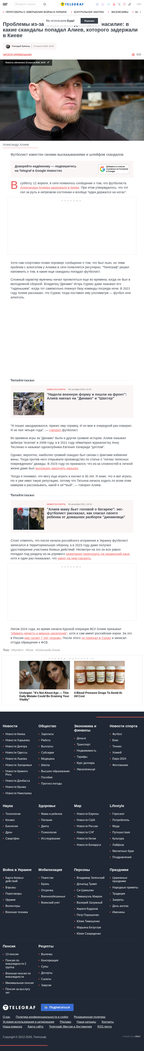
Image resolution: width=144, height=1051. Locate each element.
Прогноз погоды (51, 783)
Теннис (117, 746)
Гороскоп (118, 813)
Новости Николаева (18, 793)
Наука (8, 806)
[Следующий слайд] (140, 12)
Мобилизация (50, 870)
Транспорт (83, 744)
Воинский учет (50, 902)
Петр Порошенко (88, 914)
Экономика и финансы (85, 728)
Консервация (49, 960)
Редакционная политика (89, 1016)
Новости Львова (16, 758)
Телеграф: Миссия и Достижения (70, 1026)
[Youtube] (114, 4)
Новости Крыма (15, 786)
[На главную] (72, 4)
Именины (118, 912)
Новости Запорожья (18, 765)
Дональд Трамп (87, 883)
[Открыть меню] (5, 4)
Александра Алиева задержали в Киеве (49, 187)
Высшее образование (55, 771)
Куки (70, 20)
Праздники (119, 870)
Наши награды (86, 1021)
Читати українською (17, 54)
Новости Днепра (16, 746)
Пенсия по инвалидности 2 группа (15, 964)
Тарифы (82, 756)
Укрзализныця (86, 769)
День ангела (120, 905)
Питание (46, 820)
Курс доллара (85, 762)
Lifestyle (117, 806)
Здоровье (46, 806)
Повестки (47, 877)
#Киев (29, 650)
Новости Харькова (17, 740)
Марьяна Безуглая (89, 927)
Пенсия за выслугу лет (17, 991)
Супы (44, 966)
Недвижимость (86, 750)
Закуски (46, 985)
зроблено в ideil (131, 1036)
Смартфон (12, 838)
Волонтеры (12, 905)
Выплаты (47, 746)
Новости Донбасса (17, 780)
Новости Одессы (16, 752)
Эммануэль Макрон (89, 896)
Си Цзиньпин (85, 890)
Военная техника (16, 912)
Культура (118, 838)
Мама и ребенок (51, 813)
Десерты (47, 972)
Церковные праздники (119, 879)
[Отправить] (44, 4)
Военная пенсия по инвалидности (18, 975)
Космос (10, 820)
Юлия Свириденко (89, 933)
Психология (49, 832)
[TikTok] (129, 4)
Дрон (8, 832)
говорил (55, 430)
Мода (115, 826)
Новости (10, 726)
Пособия (47, 777)
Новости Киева (15, 734)
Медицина (47, 758)
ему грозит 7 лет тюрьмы (42, 638)
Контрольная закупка (89, 12)
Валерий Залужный (89, 902)
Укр (139, 4)
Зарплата (47, 734)
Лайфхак (118, 844)
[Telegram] (108, 4)
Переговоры (13, 893)
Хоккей (117, 752)
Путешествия (121, 832)
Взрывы (10, 887)
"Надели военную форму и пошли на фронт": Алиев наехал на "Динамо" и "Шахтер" (87, 396)
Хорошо (89, 20)
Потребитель (120, 820)
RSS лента (104, 1026)
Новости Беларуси (89, 844)
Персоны (82, 870)
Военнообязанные (53, 896)
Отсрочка (47, 890)
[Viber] (103, 4)
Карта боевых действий (14, 879)
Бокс (115, 740)
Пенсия (9, 946)
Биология (11, 826)
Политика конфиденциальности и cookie (42, 1016)
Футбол (117, 734)
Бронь (45, 883)
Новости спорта (56, 389)
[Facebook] (97, 4)
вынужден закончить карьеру (56, 468)
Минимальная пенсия (19, 982)
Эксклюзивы (119, 12)
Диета (45, 826)
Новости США (86, 820)
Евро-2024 (119, 758)
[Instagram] (124, 4)
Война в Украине (17, 870)
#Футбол (17, 650)
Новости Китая (86, 838)
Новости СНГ (85, 832)
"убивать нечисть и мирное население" (39, 633)
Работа (45, 740)
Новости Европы (88, 813)
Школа (45, 765)
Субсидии (47, 752)
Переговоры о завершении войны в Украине (36, 12)
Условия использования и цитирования (28, 1021)
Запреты (118, 899)
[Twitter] (119, 4)
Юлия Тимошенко (88, 921)
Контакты (108, 1021)
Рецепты (46, 946)
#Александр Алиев (47, 650)
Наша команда (12, 1026)
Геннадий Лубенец (21, 46)
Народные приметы (125, 887)
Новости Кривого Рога (16, 773)
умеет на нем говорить (74, 558)
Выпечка (46, 954)
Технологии (13, 813)
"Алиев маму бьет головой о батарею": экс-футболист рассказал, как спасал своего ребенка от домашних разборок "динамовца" (86, 513)
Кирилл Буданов (87, 908)
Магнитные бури (123, 851)
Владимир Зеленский (90, 877)
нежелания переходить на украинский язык (97, 554)
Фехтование (120, 765)
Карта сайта (35, 1026)
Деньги (81, 738)
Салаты (46, 979)
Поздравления (122, 857)
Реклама (65, 1021)
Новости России (87, 826)
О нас (6, 1016)
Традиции (118, 893)
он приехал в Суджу (96, 638)
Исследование (50, 838)
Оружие (10, 899)
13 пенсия (12, 954)
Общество (47, 726)
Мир (77, 806)
